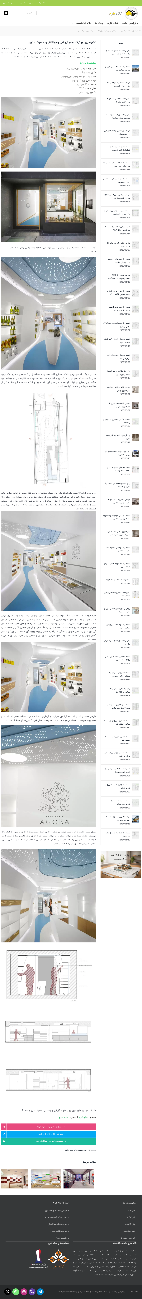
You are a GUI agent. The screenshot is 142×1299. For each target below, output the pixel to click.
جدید (121, 43)
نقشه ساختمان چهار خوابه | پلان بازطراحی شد (118, 357)
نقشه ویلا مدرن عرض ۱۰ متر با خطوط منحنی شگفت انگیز (118, 292)
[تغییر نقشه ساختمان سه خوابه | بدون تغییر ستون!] (135, 98)
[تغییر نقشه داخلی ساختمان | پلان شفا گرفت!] (135, 592)
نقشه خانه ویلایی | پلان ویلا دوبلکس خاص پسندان (119, 674)
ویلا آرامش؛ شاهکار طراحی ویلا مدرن (118, 437)
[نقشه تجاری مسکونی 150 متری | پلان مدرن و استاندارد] (135, 211)
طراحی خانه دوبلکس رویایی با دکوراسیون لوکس (118, 389)
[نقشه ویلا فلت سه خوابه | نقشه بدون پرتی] (135, 833)
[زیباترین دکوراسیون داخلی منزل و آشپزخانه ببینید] (135, 608)
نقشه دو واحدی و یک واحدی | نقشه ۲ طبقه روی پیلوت (118, 706)
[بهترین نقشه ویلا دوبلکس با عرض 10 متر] (135, 640)
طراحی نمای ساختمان (57, 1224)
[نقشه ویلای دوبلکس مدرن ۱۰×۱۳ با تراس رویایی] (135, 323)
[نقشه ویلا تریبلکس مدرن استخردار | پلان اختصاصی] (135, 179)
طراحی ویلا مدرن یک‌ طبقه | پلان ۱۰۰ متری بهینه (117, 132)
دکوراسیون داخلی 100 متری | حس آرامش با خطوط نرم (118, 533)
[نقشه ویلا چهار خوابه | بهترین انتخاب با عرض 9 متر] (135, 307)
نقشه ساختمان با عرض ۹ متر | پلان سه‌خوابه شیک (116, 341)
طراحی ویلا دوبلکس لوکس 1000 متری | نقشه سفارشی (117, 196)
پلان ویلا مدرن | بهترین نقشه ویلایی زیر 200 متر (118, 690)
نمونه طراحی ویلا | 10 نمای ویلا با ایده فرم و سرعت (117, 818)
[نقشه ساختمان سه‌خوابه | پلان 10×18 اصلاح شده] (135, 467)
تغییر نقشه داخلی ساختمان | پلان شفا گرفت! (117, 594)
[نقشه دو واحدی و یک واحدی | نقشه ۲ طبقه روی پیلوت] (135, 704)
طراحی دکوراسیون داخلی (56, 1217)
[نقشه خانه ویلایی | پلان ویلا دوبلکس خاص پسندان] (135, 672)
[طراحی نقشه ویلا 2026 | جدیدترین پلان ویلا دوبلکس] (135, 275)
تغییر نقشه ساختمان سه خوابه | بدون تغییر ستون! (118, 100)
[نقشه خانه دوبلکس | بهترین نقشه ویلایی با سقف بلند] (135, 720)
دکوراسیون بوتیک (81, 1150)
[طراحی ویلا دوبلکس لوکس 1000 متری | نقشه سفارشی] (135, 195)
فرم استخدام (129, 1231)
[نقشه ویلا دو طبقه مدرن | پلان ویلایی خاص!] (135, 624)
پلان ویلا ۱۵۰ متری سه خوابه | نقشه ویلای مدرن (118, 373)
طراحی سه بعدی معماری (56, 1210)
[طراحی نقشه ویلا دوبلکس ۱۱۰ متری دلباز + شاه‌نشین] (135, 82)
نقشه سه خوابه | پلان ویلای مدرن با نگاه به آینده (117, 754)
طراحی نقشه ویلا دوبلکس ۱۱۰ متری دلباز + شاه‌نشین (118, 84)
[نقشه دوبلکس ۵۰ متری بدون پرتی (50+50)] (135, 419)
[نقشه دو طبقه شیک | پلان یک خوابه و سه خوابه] (135, 801)
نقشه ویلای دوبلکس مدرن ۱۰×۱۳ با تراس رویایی (116, 325)
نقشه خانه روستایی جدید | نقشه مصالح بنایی (117, 738)
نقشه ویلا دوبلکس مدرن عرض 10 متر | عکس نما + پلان (116, 164)
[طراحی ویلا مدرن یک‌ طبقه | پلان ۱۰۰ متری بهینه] (135, 130)
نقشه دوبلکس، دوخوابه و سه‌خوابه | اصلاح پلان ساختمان (116, 517)
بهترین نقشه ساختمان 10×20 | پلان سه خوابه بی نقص (118, 52)
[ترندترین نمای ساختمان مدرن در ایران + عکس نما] (135, 451)
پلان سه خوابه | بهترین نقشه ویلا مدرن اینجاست (117, 485)
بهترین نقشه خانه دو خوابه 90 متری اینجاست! (118, 244)
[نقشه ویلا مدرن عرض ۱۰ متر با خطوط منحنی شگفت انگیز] (135, 291)
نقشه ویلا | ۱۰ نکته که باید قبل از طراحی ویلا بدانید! (117, 68)
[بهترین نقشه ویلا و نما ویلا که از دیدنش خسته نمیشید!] (135, 114)
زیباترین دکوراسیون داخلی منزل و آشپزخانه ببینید (117, 610)
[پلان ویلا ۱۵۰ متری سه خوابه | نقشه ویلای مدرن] (135, 371)
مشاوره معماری (60, 1238)
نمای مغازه (69, 1150)
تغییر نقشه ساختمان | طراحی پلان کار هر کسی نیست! (117, 770)
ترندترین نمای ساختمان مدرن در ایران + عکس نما (117, 453)
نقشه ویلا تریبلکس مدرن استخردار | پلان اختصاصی (116, 180)
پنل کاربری (130, 1224)
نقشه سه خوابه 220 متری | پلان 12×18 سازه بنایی (117, 658)
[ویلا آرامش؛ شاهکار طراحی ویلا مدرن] (135, 435)
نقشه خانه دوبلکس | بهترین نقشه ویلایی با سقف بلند (117, 722)
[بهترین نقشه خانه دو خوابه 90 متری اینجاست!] (135, 243)
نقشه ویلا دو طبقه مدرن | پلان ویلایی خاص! (118, 626)
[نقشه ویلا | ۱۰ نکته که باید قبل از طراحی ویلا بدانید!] (135, 66)
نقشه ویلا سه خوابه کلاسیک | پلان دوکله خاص (117, 565)
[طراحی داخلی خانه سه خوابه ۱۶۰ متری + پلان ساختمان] (135, 499)
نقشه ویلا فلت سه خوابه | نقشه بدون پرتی (118, 834)
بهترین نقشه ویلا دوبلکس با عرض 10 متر (117, 642)
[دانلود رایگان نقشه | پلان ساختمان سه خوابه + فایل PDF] (135, 227)
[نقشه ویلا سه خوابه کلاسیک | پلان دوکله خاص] (135, 563)
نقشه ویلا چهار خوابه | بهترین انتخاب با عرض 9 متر (119, 309)
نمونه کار (131, 1217)
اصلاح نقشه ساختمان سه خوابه (118, 579)
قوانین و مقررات (128, 1238)
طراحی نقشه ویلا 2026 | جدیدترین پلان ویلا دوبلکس (119, 276)
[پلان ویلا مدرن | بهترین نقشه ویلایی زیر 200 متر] (135, 688)
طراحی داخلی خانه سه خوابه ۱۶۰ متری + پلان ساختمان (117, 501)
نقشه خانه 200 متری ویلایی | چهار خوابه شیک (116, 786)
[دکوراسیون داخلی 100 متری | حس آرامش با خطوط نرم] (135, 531)
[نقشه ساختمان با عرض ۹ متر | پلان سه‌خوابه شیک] (135, 339)
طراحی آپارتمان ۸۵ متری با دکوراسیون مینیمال (119, 405)
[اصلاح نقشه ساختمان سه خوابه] (135, 579)
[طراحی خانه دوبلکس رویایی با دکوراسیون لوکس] (135, 387)
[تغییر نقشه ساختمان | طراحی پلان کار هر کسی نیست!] (135, 769)
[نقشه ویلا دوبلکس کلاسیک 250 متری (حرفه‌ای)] (135, 547)
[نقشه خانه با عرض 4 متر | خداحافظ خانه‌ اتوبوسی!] (135, 147)
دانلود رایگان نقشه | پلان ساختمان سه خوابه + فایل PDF (117, 228)
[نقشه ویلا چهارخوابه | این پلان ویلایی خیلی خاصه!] (135, 259)
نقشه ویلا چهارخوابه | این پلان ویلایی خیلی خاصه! (118, 260)
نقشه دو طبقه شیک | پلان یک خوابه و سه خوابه (118, 802)
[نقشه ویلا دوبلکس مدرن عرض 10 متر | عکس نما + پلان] (135, 163)
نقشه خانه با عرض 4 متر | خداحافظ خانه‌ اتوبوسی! (120, 148)
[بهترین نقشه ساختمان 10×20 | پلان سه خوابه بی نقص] (135, 50)
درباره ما (131, 1210)
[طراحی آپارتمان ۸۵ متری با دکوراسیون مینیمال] (135, 403)
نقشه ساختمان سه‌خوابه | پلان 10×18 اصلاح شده (118, 469)
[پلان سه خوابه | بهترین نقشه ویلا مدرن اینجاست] (135, 483)
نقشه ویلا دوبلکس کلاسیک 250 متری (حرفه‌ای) (117, 549)
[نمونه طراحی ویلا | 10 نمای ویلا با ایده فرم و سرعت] (135, 817)
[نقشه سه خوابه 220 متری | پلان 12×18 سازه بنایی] (135, 656)
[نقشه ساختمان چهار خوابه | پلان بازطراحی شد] (135, 355)
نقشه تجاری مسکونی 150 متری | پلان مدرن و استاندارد (117, 212)
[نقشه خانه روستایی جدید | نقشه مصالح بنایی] (135, 737)
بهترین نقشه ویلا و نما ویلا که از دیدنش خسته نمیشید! (118, 116)
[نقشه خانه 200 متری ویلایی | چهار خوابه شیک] (135, 785)
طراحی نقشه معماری (58, 1231)
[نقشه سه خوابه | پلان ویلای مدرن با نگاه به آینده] (135, 753)
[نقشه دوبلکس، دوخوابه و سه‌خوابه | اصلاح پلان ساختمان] (135, 515)
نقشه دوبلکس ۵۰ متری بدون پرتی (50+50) (116, 421)
